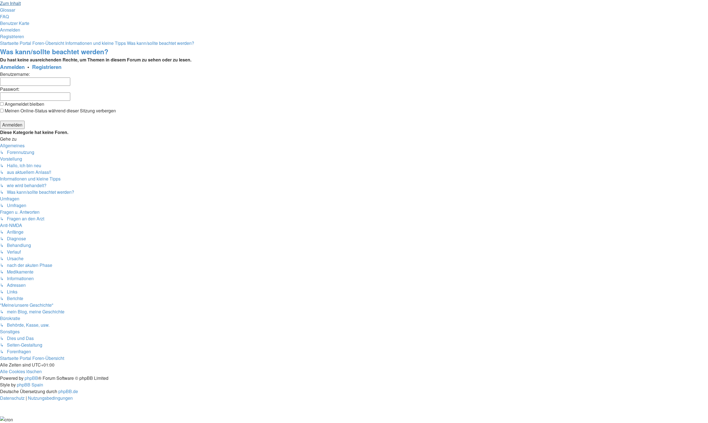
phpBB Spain (30, 384)
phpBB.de (68, 391)
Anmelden (12, 67)
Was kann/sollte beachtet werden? (54, 51)
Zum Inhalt (10, 3)
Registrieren (46, 67)
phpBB (31, 378)
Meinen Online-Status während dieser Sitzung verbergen (60, 110)
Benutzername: (15, 74)
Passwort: (9, 89)
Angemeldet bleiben (24, 104)
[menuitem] (7, 10)
